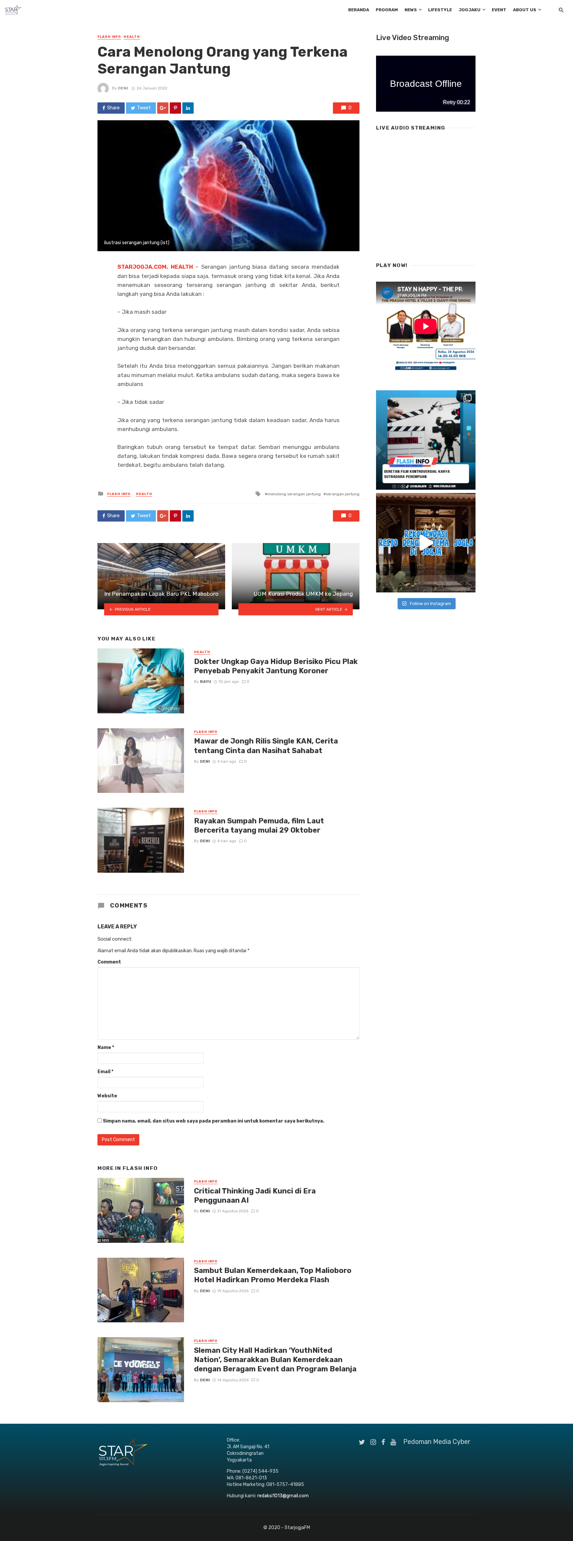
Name (105, 1047)
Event (499, 9)
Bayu (205, 681)
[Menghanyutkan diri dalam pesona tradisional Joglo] (426, 542)
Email (105, 1071)
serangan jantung (342, 494)
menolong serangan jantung (294, 494)
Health (132, 37)
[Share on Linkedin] (188, 108)
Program (387, 9)
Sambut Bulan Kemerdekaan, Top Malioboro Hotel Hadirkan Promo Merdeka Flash (272, 1275)
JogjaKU (469, 9)
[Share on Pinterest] (175, 108)
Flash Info (109, 37)
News (411, 9)
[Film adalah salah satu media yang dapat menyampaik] (426, 440)
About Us (524, 9)
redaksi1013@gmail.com (283, 1496)
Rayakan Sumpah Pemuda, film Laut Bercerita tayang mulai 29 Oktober (259, 825)
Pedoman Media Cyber (437, 1441)
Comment (109, 962)
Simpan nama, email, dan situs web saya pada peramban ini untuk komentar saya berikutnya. (213, 1121)
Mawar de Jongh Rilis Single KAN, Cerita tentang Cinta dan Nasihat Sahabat (266, 745)
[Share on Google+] (162, 108)
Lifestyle (440, 9)
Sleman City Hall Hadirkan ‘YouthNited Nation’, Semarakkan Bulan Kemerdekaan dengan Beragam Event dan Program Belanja (275, 1359)
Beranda (358, 9)
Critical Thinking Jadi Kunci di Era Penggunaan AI (255, 1195)
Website (107, 1096)
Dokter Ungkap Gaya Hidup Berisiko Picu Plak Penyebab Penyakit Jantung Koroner (276, 666)
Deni (123, 88)
